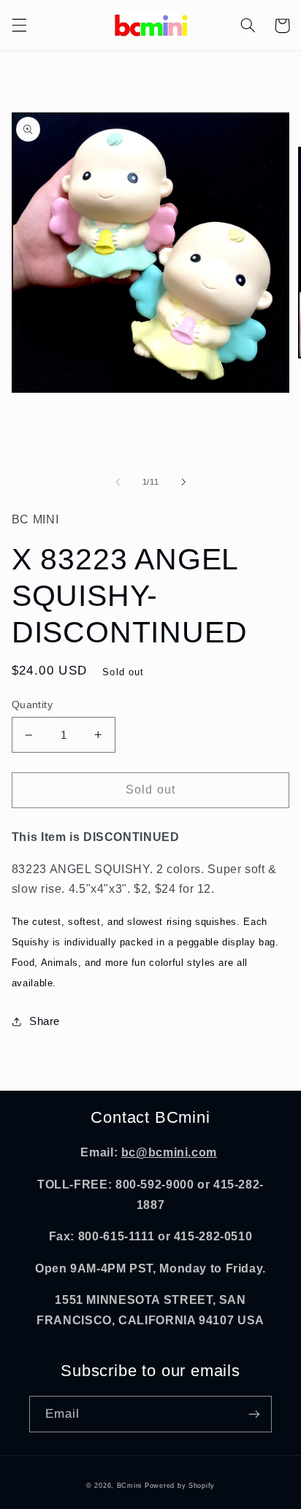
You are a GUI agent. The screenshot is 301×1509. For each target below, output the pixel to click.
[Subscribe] (254, 1414)
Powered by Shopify (180, 1485)
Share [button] (44, 1021)
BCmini (129, 1485)
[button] (19, 25)
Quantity (32, 704)
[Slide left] (118, 482)
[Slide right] (183, 482)
